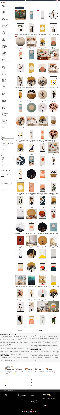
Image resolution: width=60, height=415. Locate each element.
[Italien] (45, 405)
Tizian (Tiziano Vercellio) (5, 113)
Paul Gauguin (4, 93)
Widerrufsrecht (13, 390)
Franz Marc (3, 48)
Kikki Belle (3, 66)
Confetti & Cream (4, 33)
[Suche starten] (56, 2)
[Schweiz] (48, 405)
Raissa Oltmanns (4, 101)
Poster (16, 338)
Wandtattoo (31, 348)
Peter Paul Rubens (4, 96)
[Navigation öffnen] (1, 2)
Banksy (3, 18)
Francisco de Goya (4, 46)
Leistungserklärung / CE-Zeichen (35, 402)
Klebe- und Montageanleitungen (22, 395)
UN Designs (3, 116)
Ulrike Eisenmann (4, 115)
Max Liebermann (4, 82)
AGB (31, 394)
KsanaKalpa (3, 68)
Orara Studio (3, 92)
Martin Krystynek (4, 79)
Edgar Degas (3, 40)
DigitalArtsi (3, 37)
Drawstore (3, 39)
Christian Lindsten (4, 30)
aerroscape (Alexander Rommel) (6, 7)
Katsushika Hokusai (4, 65)
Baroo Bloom (3, 20)
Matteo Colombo (4, 81)
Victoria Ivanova (4, 119)
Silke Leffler (3, 107)
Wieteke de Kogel (4, 123)
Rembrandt (3, 102)
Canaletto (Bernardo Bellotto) (6, 27)
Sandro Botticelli (4, 106)
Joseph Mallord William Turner (6, 61)
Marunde (3, 80)
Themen (5, 0)
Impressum (5, 390)
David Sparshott (4, 34)
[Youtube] (46, 401)
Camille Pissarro (4, 26)
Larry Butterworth (4, 71)
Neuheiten (3, 0)
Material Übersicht (20, 396)
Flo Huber (3, 44)
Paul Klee (3, 94)
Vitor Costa (3, 121)
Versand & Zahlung (33, 396)
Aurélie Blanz (3, 16)
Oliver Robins (3, 91)
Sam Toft (3, 105)
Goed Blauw (3, 50)
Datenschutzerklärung (9, 390)
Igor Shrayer (3, 55)
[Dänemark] (47, 405)
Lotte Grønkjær (4, 74)
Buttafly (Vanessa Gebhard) (5, 24)
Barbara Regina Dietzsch (5, 19)
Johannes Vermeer (4, 58)
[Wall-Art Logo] (5, 2)
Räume (9, 0)
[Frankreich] (44, 405)
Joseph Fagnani (4, 60)
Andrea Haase (4, 9)
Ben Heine (3, 21)
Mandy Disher (4, 77)
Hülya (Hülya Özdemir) (5, 54)
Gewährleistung (33, 401)
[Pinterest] (45, 401)
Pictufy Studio (4, 98)
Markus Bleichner (4, 78)
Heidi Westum (4, 52)
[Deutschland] (43, 405)
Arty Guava (3, 14)
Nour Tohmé (3, 89)
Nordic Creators (4, 88)
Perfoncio (3, 95)
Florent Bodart (4, 45)
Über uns (6, 395)
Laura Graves (3, 72)
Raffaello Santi (4, 100)
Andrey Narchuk (4, 11)
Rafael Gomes (4, 99)
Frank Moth (3, 47)
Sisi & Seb (3, 109)
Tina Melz (3, 112)
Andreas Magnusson (4, 10)
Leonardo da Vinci (4, 73)
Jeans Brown (3, 57)
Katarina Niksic (4, 64)
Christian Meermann (4, 31)
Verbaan (3, 118)
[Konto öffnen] (54, 0)
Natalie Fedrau (4, 84)
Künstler (11, 0)
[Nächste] (54, 372)
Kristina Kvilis (3, 67)
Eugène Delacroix (4, 43)
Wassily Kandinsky (4, 122)
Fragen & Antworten (7, 396)
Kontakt (6, 394)
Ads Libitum (3, 6)
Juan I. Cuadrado (4, 62)
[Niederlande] (46, 405)
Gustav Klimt (3, 51)
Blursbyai (3, 23)
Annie (3, 13)
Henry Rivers (3, 53)
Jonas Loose (3, 59)
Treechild (3, 114)
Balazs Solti (3, 17)
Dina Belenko (3, 38)
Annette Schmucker (4, 12)
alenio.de (44, 396)
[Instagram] (43, 401)
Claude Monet (4, 32)
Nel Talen (3, 85)
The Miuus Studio (4, 111)
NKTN (2, 87)
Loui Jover (3, 75)
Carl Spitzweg (4, 28)
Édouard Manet (4, 41)
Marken (7, 0)
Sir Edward (3, 108)
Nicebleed (3, 86)
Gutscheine (19, 394)
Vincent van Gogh (4, 120)
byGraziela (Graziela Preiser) (5, 25)
